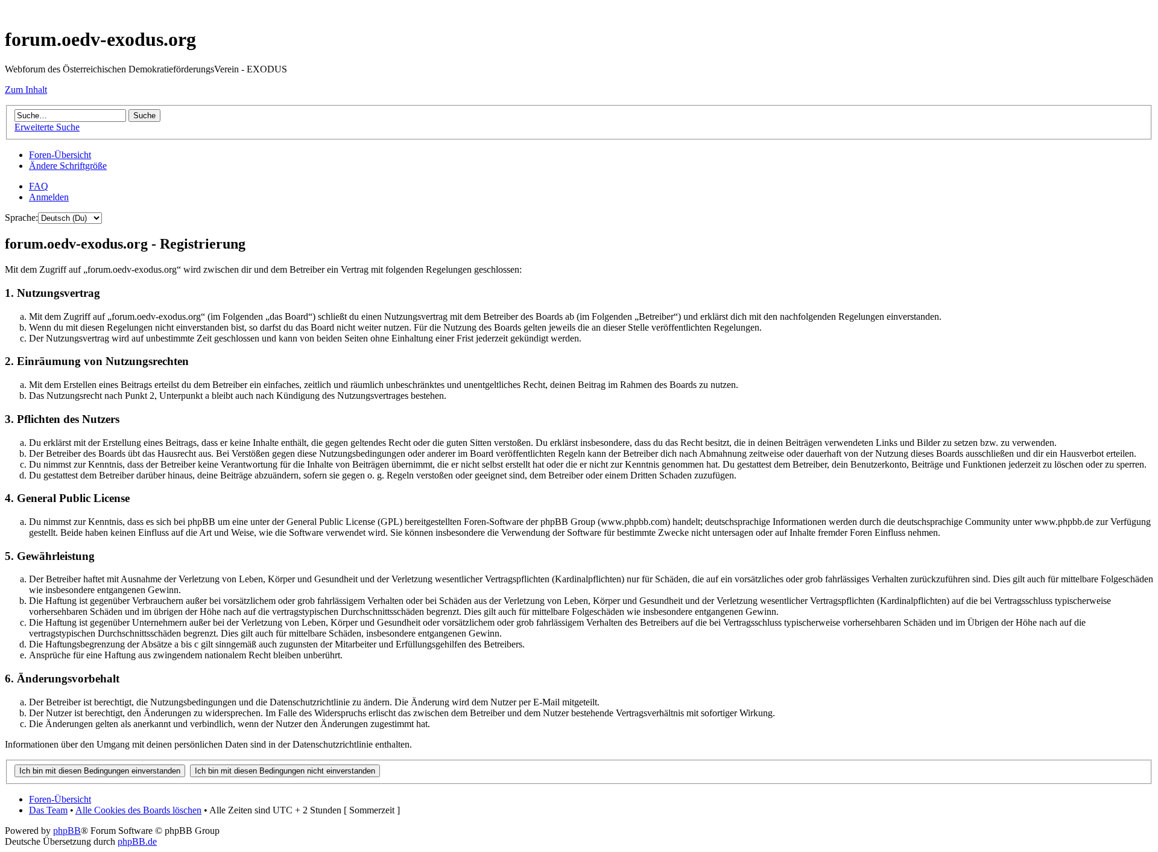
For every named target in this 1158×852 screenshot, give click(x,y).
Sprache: (21, 217)
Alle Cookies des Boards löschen (138, 810)
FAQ (38, 186)
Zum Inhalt (26, 89)
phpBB (67, 830)
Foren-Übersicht (60, 155)
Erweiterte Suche (47, 127)
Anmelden (49, 197)
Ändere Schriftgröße (68, 166)
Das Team (48, 810)
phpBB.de (137, 841)
